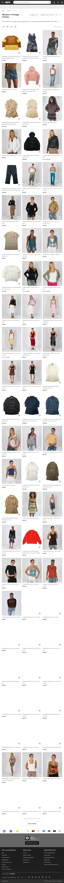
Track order (4, 855)
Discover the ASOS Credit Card (51, 864)
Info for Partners (47, 862)
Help (3, 852)
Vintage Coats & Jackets (47, 15)
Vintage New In (34, 15)
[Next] (60, 15)
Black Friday (47, 860)
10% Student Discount (7, 862)
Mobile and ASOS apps (49, 852)
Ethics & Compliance (6, 869)
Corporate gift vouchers (49, 857)
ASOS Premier (5, 860)
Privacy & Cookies (48, 881)
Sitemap (4, 864)
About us (25, 852)
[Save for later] (19, 53)
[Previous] (27, 15)
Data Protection (5, 867)
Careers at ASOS (27, 855)
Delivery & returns (6, 857)
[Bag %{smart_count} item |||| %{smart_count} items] (62, 2)
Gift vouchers (47, 855)
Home (3, 10)
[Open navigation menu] (2, 2)
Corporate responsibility (28, 857)
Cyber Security (26, 862)
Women (9, 10)
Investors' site (26, 860)
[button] (18, 877)
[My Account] (54, 2)
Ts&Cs (54, 881)
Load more (32, 823)
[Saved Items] (58, 2)
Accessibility (59, 881)
